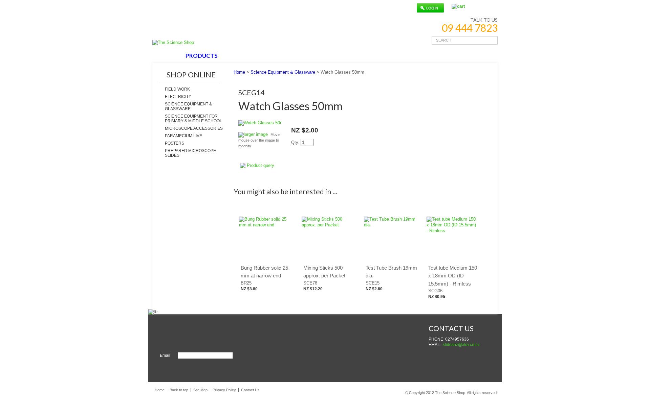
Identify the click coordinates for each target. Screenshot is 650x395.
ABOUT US (242, 55)
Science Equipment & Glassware (188, 106)
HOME (167, 55)
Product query (260, 165)
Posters (174, 143)
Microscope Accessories (194, 128)
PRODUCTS (202, 55)
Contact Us (250, 390)
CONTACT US (322, 55)
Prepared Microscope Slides (190, 153)
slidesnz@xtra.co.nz (461, 344)
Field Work (177, 89)
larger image (256, 134)
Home (239, 72)
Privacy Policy (224, 390)
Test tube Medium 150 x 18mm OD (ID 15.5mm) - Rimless (452, 276)
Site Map (200, 390)
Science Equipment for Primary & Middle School (193, 118)
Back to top (179, 390)
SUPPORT (280, 55)
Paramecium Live (183, 135)
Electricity (178, 96)
